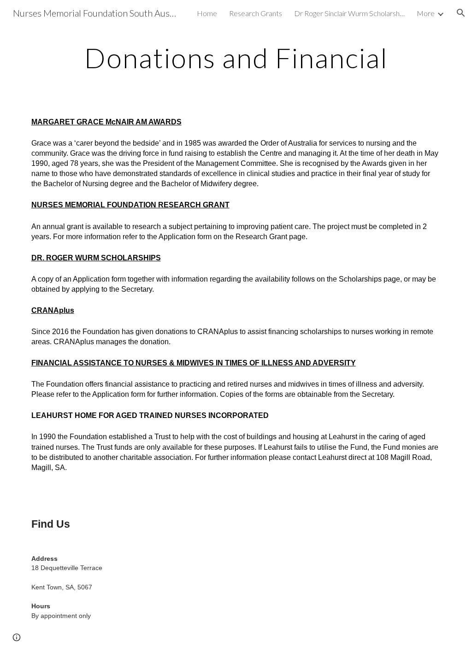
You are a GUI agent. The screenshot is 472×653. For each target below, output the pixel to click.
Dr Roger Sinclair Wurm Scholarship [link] (349, 13)
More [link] (426, 13)
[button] (461, 13)
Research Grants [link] (255, 13)
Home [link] (207, 13)
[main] (236, 57)
